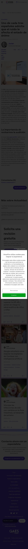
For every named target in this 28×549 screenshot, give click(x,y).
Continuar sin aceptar (19, 248)
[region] (14, 274)
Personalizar (14, 290)
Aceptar (14, 295)
